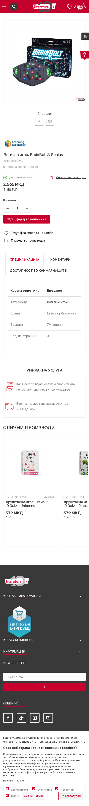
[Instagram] (34, 718)
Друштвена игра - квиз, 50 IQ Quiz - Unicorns (28, 504)
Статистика (44, 789)
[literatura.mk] (44, 8)
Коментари (60, 260)
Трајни (15, 795)
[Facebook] (39, 121)
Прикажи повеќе (13, 780)
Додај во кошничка (30, 219)
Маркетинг (67, 789)
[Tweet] (50, 121)
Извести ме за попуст (71, 177)
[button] (44, 233)
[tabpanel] (44, 61)
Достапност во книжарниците (38, 271)
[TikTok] (21, 718)
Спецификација (24, 260)
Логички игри (13, 161)
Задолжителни (20, 789)
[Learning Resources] (15, 143)
